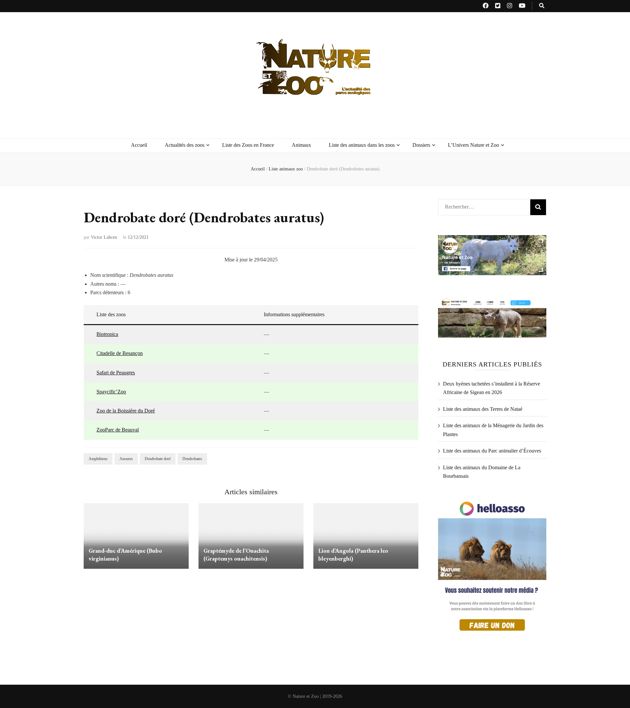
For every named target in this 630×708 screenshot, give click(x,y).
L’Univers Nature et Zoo (473, 145)
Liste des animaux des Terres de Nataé (482, 409)
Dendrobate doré (158, 458)
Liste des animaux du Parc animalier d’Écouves (492, 451)
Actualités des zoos (184, 145)
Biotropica (107, 334)
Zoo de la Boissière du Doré (125, 410)
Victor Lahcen (104, 237)
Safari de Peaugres (115, 372)
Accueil (139, 145)
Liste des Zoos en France (248, 145)
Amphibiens (98, 458)
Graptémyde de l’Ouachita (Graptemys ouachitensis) (236, 554)
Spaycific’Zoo (111, 391)
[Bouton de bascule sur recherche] (541, 6)
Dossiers (421, 145)
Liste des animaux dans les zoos (362, 145)
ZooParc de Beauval (117, 429)
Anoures (126, 458)
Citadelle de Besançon (119, 353)
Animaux (301, 145)
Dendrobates (192, 458)
